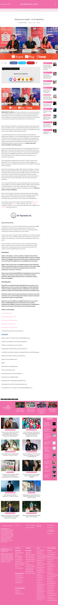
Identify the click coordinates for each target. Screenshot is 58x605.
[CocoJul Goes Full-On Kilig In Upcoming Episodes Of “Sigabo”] (55, 103)
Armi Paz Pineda (23, 22)
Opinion (9, 399)
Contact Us (17, 525)
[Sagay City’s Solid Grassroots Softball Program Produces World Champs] (31, 405)
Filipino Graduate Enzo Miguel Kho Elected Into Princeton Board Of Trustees (47, 126)
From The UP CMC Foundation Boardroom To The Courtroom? (48, 462)
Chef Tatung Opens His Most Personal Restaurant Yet (47, 430)
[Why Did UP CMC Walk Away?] (54, 471)
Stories (16, 399)
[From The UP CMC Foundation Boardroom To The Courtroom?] (54, 462)
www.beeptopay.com (6, 313)
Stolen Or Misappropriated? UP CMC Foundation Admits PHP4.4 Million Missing (47, 449)
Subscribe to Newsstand (39, 526)
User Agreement (50, 525)
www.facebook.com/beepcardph (9, 320)
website (3, 207)
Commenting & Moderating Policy (51, 530)
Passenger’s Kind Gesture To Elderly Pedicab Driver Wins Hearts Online (47, 118)
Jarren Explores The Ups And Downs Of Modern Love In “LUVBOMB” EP (47, 91)
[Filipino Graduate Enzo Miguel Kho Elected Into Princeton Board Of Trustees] (55, 123)
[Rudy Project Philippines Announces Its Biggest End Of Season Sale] (54, 423)
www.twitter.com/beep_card (8, 324)
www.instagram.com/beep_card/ (9, 327)
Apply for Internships (30, 527)
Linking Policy (50, 533)
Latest (2, 399)
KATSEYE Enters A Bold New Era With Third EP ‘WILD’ (47, 83)
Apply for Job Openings (30, 525)
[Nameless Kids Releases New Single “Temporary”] (55, 131)
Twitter (14, 203)
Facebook (35, 202)
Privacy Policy (50, 527)
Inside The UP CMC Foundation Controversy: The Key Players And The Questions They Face (48, 456)
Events (5, 399)
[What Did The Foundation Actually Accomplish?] (54, 475)
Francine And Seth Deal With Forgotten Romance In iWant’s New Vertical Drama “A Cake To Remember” (47, 67)
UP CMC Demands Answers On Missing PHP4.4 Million (48, 443)
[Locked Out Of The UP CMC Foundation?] (54, 467)
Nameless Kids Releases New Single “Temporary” (47, 132)
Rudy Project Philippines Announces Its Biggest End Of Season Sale (47, 424)
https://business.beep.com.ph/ (8, 316)
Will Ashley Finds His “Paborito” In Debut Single (47, 111)
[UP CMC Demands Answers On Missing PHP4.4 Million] (54, 443)
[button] (55, 4)
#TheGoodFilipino (47, 94)
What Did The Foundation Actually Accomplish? (47, 476)
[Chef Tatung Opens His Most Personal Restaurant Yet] (54, 429)
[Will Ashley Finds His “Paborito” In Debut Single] (55, 110)
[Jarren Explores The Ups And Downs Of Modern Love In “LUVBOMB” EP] (55, 89)
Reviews (13, 399)
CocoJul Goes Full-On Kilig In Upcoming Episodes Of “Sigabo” (47, 105)
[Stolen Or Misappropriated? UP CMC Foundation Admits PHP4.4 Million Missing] (54, 448)
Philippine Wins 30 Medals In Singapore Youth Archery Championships (52, 410)
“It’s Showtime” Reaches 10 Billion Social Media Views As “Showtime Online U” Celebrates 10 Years (47, 76)
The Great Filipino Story (47, 122)
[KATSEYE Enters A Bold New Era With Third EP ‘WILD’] (55, 82)
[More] (36, 62)
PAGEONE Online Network (46, 63)
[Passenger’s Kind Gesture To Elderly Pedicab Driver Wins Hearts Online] (55, 116)
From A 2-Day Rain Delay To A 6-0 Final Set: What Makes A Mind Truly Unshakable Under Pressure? (41, 411)
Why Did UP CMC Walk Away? (47, 471)
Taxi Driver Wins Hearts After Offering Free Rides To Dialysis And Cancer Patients (47, 98)
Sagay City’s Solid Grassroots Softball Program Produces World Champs (31, 410)
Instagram (33, 203)
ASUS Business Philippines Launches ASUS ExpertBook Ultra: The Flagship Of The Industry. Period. (47, 436)
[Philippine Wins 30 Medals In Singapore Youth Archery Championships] (52, 405)
